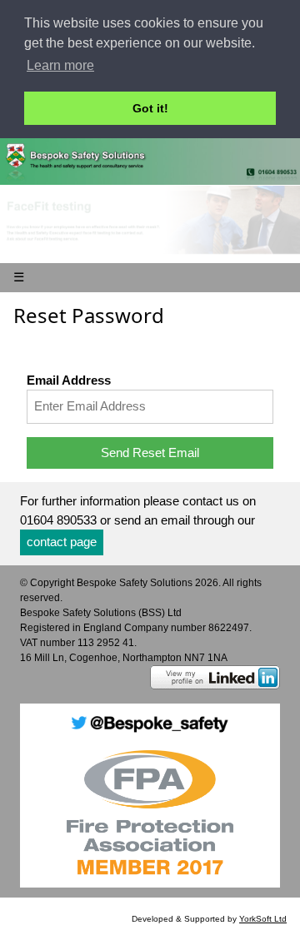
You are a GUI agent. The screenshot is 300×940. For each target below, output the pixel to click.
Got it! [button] (150, 108)
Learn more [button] (60, 65)
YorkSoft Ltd (263, 918)
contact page (62, 542)
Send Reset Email (150, 452)
